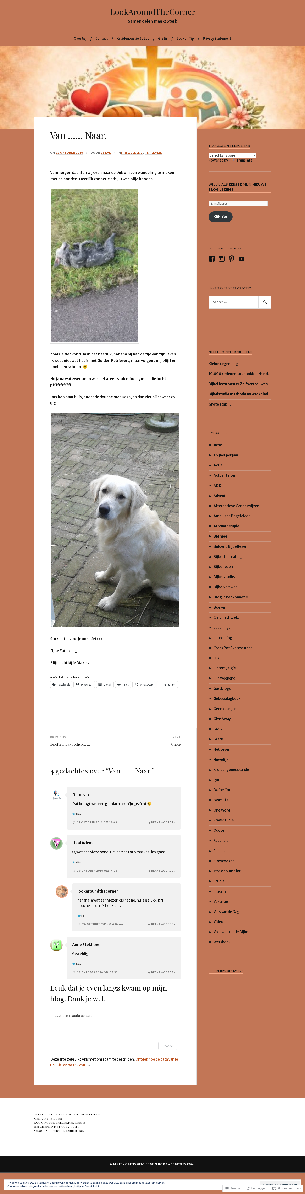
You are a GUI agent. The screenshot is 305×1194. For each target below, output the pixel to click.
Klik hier (220, 216)
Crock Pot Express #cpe (233, 648)
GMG (218, 729)
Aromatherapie (226, 526)
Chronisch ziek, (226, 617)
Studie (219, 881)
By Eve (106, 152)
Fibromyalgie (225, 668)
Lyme (218, 779)
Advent (220, 495)
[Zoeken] (264, 302)
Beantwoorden (163, 822)
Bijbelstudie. (224, 577)
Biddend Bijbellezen (230, 546)
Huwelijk (221, 759)
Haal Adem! (83, 843)
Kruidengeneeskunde (231, 769)
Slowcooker (224, 861)
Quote (219, 830)
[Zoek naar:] (240, 302)
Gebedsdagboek (227, 698)
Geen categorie (226, 709)
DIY (217, 658)
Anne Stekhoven (87, 944)
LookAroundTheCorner (152, 11)
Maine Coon (223, 790)
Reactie (168, 1046)
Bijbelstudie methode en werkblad (238, 394)
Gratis (163, 39)
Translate (244, 160)
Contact (101, 39)
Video (218, 921)
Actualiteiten (225, 475)
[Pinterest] (232, 258)
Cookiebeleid (92, 1186)
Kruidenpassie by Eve (226, 970)
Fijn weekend (132, 152)
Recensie (221, 840)
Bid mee (220, 536)
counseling (223, 637)
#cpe (218, 445)
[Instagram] (222, 258)
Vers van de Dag (226, 911)
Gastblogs (222, 688)
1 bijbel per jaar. (226, 455)
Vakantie (221, 901)
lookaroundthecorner (97, 891)
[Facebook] (213, 258)
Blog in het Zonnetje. (231, 597)
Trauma (220, 891)
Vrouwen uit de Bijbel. (232, 932)
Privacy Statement (217, 39)
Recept (219, 851)
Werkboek (222, 942)
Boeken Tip (185, 39)
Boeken (220, 607)
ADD (217, 485)
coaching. (222, 627)
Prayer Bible (224, 820)
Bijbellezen (223, 566)
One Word (222, 810)
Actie (218, 465)
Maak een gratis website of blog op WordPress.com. (152, 1164)
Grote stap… (220, 404)
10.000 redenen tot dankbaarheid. (239, 373)
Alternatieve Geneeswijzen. (237, 506)
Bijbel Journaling (228, 556)
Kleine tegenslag (223, 363)
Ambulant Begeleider (232, 516)
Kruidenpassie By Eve (133, 39)
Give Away (222, 719)
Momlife (221, 800)
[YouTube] (242, 258)
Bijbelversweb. (226, 587)
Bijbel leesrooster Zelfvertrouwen (238, 384)
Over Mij (80, 39)
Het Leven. (153, 152)
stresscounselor (227, 871)
